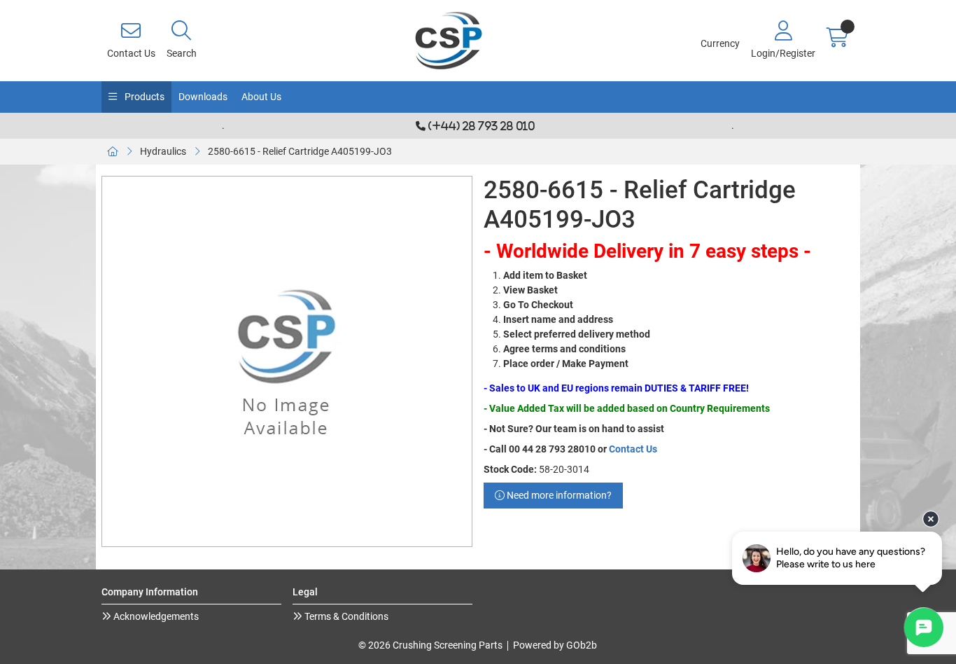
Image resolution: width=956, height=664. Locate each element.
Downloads (202, 96)
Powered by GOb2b (555, 645)
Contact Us (633, 449)
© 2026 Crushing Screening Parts (430, 645)
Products (143, 96)
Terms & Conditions (345, 616)
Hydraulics (163, 151)
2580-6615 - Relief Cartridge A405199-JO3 (300, 151)
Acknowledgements (155, 616)
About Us (261, 96)
